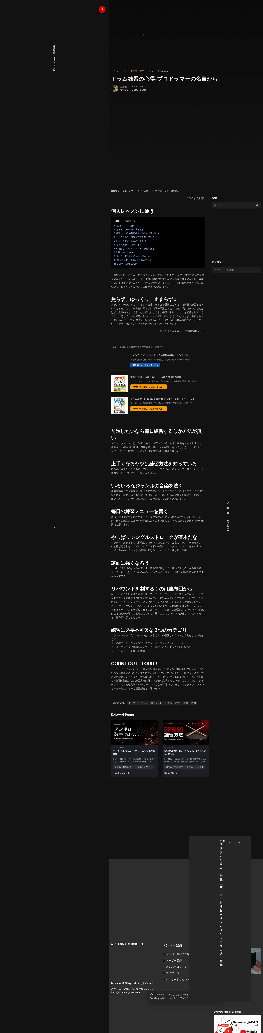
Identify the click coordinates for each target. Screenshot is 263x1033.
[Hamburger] (54, 516)
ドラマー (133, 703)
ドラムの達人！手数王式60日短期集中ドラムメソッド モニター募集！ (221, 908)
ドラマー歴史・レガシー (143, 71)
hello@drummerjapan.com (125, 992)
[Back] (144, 35)
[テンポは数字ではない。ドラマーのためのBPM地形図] (134, 732)
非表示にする (130, 221)
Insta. (120, 943)
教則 (193, 703)
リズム (168, 703)
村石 (177, 703)
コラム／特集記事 (123, 766)
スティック (156, 703)
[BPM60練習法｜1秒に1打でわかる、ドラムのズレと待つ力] (186, 732)
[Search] (102, 9)
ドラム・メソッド (120, 71)
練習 (186, 703)
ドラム (144, 703)
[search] (257, 205)
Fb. (142, 943)
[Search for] (236, 205)
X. (112, 943)
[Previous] (230, 842)
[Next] (238, 842)
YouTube (132, 943)
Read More (119, 773)
